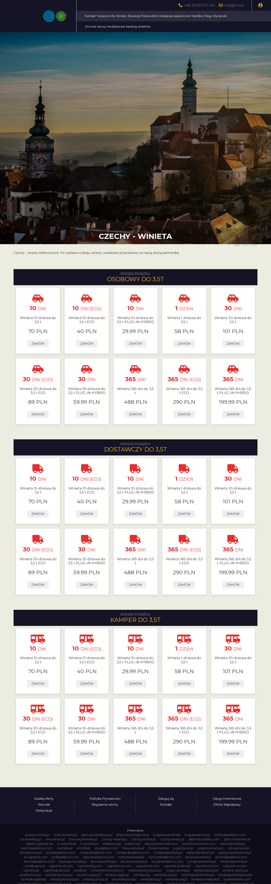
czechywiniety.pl (172, 839)
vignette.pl (31, 870)
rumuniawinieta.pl (131, 857)
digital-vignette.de (39, 844)
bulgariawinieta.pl (197, 835)
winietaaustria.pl (165, 875)
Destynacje (44, 810)
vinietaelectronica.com (107, 870)
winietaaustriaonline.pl (197, 875)
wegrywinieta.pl (177, 870)
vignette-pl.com (147, 866)
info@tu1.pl (234, 5)
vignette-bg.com (90, 866)
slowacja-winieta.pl (72, 861)
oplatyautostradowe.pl (234, 853)
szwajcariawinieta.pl (202, 861)
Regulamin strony (105, 805)
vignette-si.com (234, 866)
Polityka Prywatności (105, 799)
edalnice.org (112, 844)
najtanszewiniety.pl (200, 853)
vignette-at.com (61, 866)
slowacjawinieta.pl (103, 861)
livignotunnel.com (211, 848)
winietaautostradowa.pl (235, 875)
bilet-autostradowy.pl (97, 835)
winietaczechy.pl (95, 879)
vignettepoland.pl (56, 870)
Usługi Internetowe (227, 799)
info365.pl (83, 848)
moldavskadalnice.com (133, 853)
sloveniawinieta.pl (198, 857)
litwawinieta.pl (158, 848)
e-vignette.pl (66, 844)
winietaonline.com (237, 879)
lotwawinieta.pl (31, 853)
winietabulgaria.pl (33, 879)
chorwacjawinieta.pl (83, 839)
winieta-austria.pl (206, 870)
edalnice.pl (132, 844)
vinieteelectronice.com (145, 870)
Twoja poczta (106, 16)
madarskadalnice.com (96, 853)
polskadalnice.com (65, 857)
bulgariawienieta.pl (167, 835)
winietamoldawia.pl (205, 879)
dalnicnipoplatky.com (204, 839)
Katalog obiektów (138, 26)
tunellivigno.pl (35, 866)
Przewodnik (149, 16)
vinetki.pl (79, 870)
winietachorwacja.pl (64, 879)
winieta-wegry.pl (89, 875)
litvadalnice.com (106, 848)
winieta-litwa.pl (30, 875)
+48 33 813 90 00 (199, 5)
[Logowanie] (260, 5)
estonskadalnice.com (37, 848)
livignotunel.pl (183, 848)
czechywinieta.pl (143, 839)
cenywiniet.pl (55, 839)
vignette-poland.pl (177, 866)
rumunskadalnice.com (164, 857)
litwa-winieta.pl (133, 848)
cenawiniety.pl (30, 839)
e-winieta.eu (89, 844)
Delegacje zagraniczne (174, 16)
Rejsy (208, 16)
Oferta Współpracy (227, 805)
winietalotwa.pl (176, 879)
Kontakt (90, 16)
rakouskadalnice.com (98, 857)
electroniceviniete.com (199, 844)
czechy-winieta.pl (114, 839)
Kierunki (44, 805)
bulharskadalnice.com (230, 835)
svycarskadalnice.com (167, 861)
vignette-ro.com (207, 866)
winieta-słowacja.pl (58, 875)
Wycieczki (220, 16)
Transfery (197, 16)
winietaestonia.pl (124, 879)
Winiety (121, 16)
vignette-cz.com (119, 866)
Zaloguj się (166, 799)
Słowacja (134, 16)
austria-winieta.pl (37, 835)
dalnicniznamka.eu (237, 839)
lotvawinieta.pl (238, 848)
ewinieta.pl (65, 848)
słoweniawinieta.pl (233, 861)
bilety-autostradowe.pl (132, 835)
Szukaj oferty (44, 799)
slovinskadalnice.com (39, 861)
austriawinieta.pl (65, 835)
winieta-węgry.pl (117, 875)
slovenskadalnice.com (231, 857)
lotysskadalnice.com (61, 853)
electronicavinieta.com (161, 844)
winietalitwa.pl (151, 879)
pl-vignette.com (36, 857)
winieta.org (141, 875)
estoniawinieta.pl (232, 844)
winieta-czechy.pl (235, 870)
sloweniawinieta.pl (134, 861)
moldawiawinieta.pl (168, 853)
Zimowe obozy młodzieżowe (105, 26)
